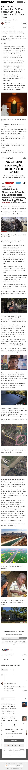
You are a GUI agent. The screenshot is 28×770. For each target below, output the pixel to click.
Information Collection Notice (15, 642)
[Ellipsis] (26, 683)
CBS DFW (3, 43)
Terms (17, 763)
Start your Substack (11, 765)
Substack (8, 768)
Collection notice (22, 763)
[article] (14, 708)
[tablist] (7, 669)
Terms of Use (21, 641)
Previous (6, 659)
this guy (7, 212)
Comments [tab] (4, 669)
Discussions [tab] (12, 699)
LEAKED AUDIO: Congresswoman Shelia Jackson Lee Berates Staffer (8, 704)
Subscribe (19, 2)
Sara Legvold (7, 683)
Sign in (25, 2)
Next (23, 659)
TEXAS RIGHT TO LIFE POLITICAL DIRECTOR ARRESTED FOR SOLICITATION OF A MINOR (10, 718)
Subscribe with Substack (15, 745)
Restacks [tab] (11, 669)
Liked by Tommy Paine (10, 684)
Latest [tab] (6, 699)
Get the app (19, 765)
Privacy (13, 763)
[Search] (25, 699)
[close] (24, 723)
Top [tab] (3, 699)
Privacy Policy (16, 752)
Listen (24, 23)
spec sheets (8, 383)
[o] (24, 705)
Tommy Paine (7, 22)
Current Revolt (11, 711)
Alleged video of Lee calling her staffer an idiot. (9, 709)
